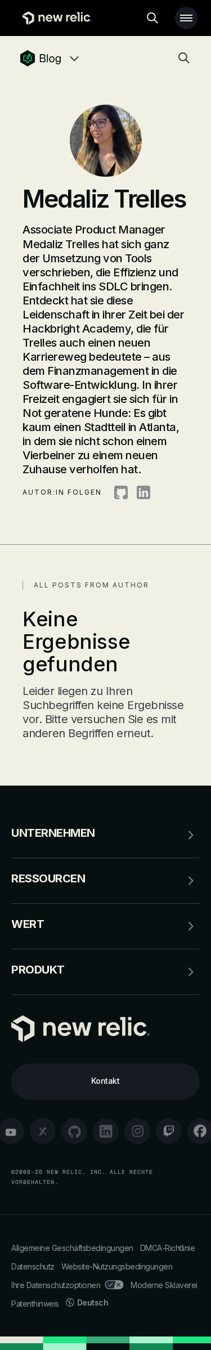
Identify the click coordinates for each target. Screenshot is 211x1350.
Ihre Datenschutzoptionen (55, 1285)
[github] (74, 1131)
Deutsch (93, 1302)
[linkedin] (105, 1131)
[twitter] (42, 1131)
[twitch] (168, 1131)
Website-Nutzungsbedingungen (117, 1266)
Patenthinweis (35, 1303)
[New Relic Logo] (54, 18)
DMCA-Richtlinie (167, 1248)
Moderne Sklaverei (164, 1285)
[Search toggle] (152, 18)
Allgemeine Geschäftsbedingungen (72, 1248)
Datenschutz (33, 1266)
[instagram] (137, 1131)
